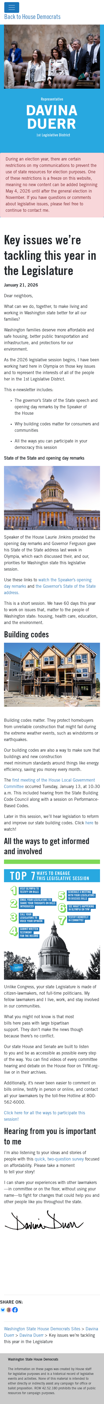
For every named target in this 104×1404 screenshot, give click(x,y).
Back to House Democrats (32, 17)
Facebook (15, 1310)
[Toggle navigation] (11, 7)
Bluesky (3, 1310)
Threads (9, 1310)
